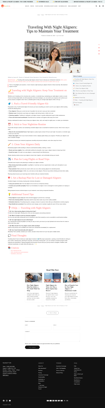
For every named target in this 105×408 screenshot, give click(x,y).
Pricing (32, 6)
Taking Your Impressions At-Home (78, 370)
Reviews (40, 370)
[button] (96, 6)
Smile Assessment (72, 6)
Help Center (77, 384)
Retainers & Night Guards (50, 6)
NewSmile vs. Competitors (41, 380)
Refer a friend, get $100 (78, 374)
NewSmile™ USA (7, 362)
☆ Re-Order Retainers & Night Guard (42, 387)
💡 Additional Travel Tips (79, 97)
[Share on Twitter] (99, 44)
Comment (27, 331)
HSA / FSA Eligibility (61, 368)
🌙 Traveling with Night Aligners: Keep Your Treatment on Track (83, 79)
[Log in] (99, 6)
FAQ (75, 366)
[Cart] (103, 6)
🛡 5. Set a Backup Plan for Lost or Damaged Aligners (84, 94)
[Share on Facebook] (99, 53)
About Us (40, 366)
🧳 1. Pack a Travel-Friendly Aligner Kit (82, 83)
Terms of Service (60, 370)
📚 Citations (76, 104)
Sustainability (41, 377)
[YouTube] (10, 401)
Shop (79, 6)
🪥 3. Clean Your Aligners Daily (80, 88)
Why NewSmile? (42, 368)
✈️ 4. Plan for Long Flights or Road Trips (83, 90)
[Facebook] (4, 401)
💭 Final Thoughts (77, 102)
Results (27, 6)
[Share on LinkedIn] (99, 50)
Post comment (32, 347)
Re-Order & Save (63, 6)
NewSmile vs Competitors (77, 380)
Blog (39, 383)
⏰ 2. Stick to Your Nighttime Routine (82, 85)
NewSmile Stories (78, 378)
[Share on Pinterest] (99, 47)
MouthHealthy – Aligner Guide (16, 253)
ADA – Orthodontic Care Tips (16, 250)
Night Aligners (39, 6)
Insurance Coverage (43, 375)
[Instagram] (7, 401)
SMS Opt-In (5, 375)
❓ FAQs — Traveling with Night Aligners (83, 100)
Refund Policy (59, 372)
